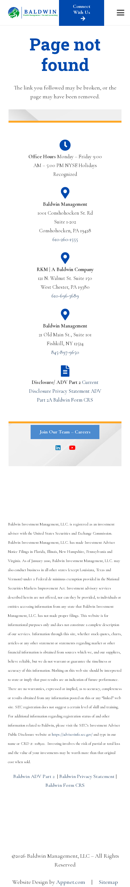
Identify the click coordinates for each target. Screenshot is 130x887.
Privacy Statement (71, 391)
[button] (120, 12)
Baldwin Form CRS (73, 400)
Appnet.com (70, 881)
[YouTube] (72, 448)
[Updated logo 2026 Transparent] (33, 12)
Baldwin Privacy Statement (87, 776)
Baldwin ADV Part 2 (34, 776)
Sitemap (108, 881)
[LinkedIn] (58, 448)
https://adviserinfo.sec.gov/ (72, 734)
